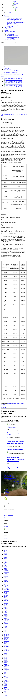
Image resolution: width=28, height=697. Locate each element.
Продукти (6, 16)
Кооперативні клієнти (12, 35)
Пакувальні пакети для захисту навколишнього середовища (14, 18)
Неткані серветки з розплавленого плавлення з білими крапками (15, 459)
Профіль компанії (11, 34)
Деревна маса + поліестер (10, 72)
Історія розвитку (11, 39)
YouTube (6, 538)
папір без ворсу (7, 69)
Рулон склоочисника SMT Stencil (12, 70)
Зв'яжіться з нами (8, 29)
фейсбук (6, 526)
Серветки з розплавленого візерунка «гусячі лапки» (15, 442)
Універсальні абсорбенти (15, 449)
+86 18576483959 (14, 481)
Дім (4, 15)
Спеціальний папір (11, 23)
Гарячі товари (7, 27)
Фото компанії (10, 38)
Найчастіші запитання (9, 31)
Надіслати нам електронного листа (9, 114)
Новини (6, 30)
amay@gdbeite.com (21, 483)
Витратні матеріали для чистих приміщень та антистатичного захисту (16, 21)
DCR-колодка (11, 427)
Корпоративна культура (13, 37)
